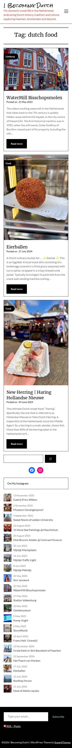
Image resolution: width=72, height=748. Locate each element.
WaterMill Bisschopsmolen (34, 97)
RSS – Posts (13, 726)
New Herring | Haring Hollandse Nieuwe (28, 395)
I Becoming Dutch (28, 5)
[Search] (50, 459)
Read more (17, 143)
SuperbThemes (63, 742)
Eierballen (17, 247)
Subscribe (58, 716)
